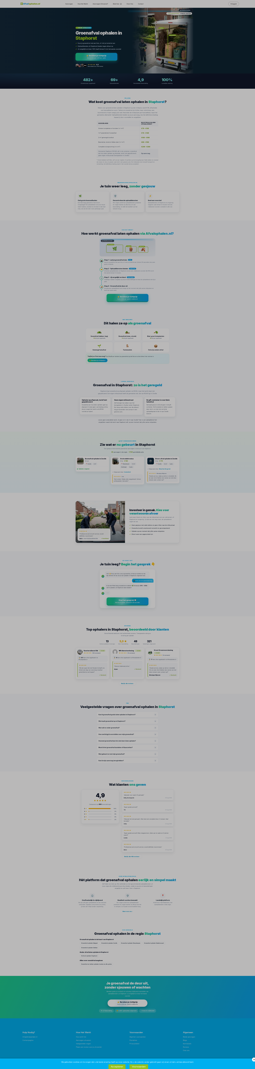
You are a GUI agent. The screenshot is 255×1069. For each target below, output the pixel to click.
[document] (127, 534)
